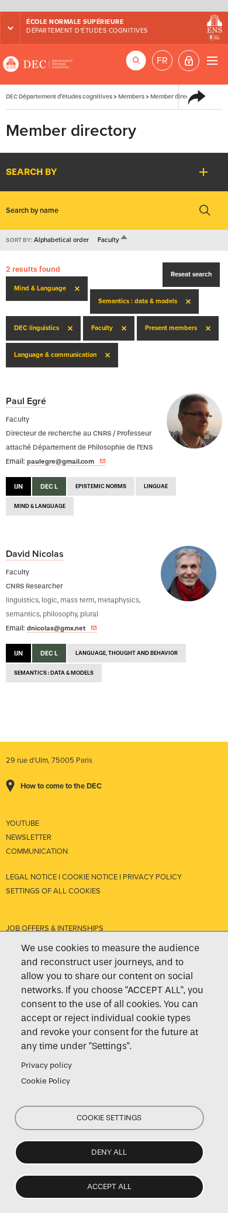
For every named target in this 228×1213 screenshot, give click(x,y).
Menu (212, 60)
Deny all (109, 1152)
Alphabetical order (61, 240)
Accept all (109, 1186)
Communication (37, 851)
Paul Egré (26, 401)
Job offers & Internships (54, 928)
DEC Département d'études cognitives (38, 64)
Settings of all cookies (53, 891)
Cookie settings (109, 1118)
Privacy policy (46, 1065)
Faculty (113, 240)
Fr (162, 60)
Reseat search (191, 274)
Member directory (175, 96)
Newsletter (28, 837)
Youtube (22, 823)
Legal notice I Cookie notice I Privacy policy (94, 877)
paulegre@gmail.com (60, 461)
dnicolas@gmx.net (56, 628)
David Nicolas (35, 554)
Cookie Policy (45, 1081)
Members (131, 96)
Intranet (188, 60)
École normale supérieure (74, 22)
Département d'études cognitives (87, 30)
